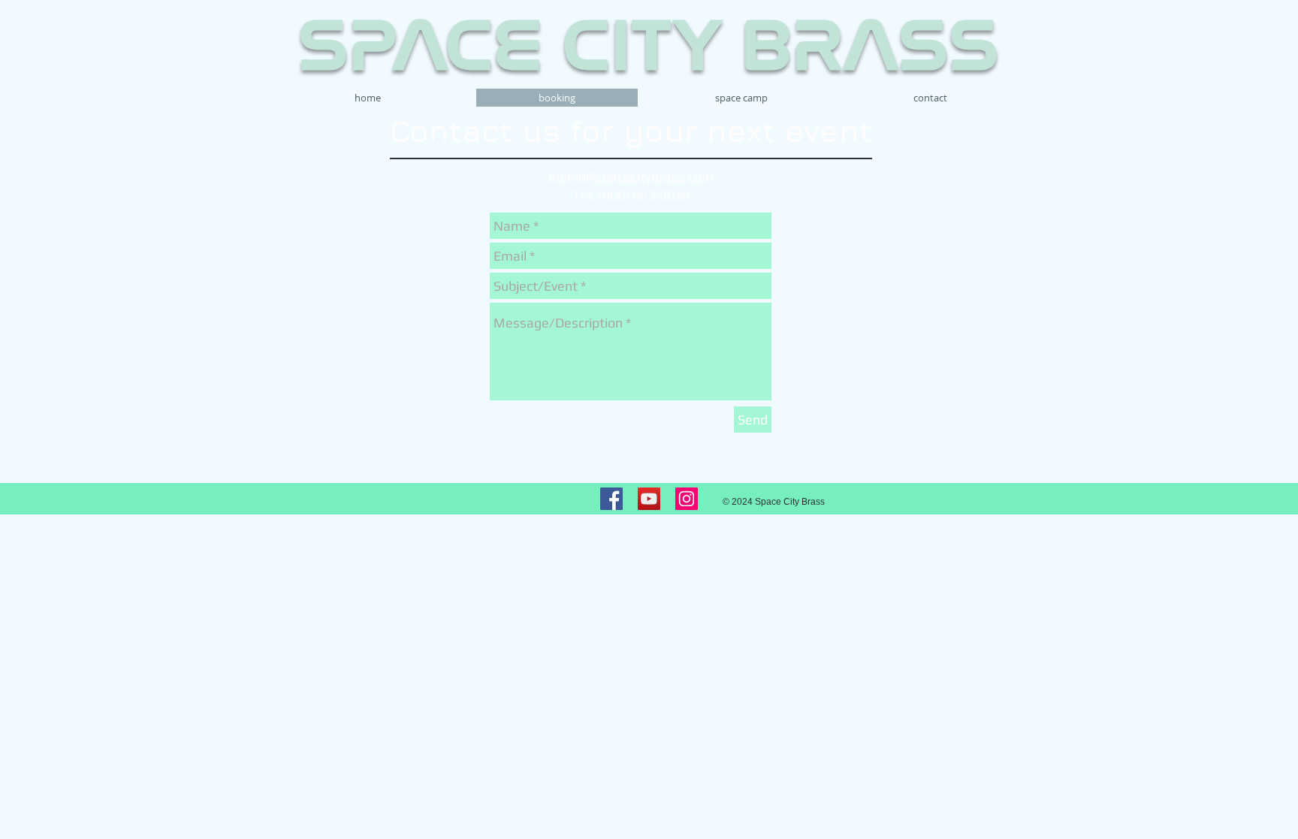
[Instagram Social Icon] (686, 498)
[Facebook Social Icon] (611, 498)
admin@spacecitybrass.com (631, 176)
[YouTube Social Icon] (649, 498)
